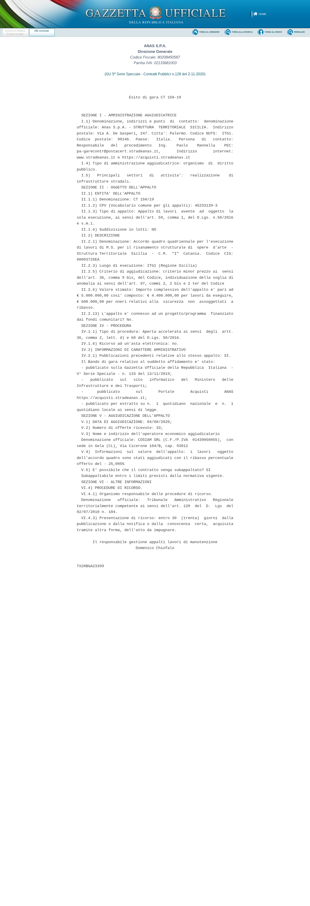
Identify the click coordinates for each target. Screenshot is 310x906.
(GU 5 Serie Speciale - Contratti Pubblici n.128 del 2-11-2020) (155, 74)
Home (262, 14)
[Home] (155, 13)
